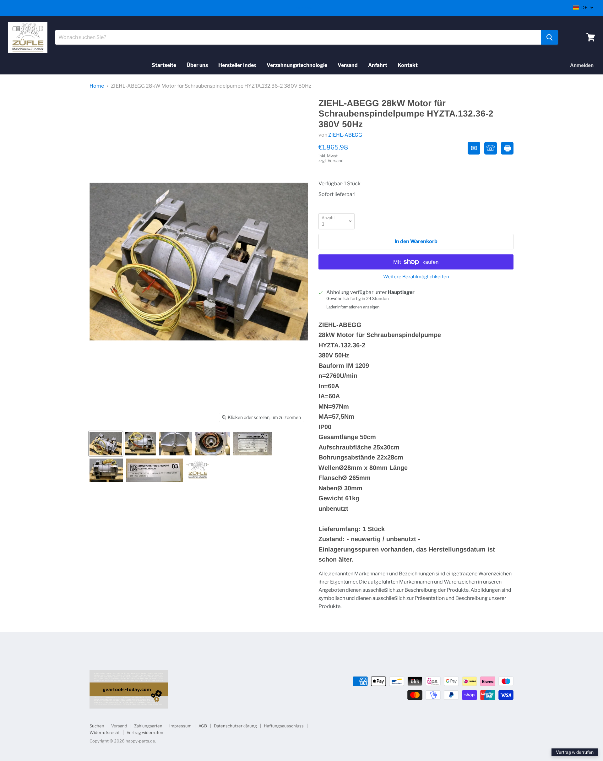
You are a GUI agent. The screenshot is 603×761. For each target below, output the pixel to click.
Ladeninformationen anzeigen (352, 307)
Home (97, 86)
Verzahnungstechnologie (297, 65)
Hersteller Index (237, 65)
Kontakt (408, 65)
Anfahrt (377, 65)
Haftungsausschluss (284, 725)
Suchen (97, 725)
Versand (348, 65)
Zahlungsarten (148, 725)
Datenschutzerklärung (235, 725)
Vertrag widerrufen (145, 732)
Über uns (197, 65)
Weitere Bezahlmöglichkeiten (416, 277)
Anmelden (582, 65)
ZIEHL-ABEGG (345, 135)
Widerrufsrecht (105, 732)
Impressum (180, 725)
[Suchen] (549, 37)
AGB (202, 725)
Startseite (164, 65)
